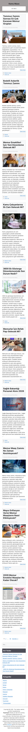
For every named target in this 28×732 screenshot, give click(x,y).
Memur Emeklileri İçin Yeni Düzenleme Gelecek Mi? (13, 145)
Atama (5, 680)
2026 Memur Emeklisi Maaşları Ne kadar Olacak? (13, 577)
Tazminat (5, 701)
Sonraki (15, 639)
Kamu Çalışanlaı (7, 689)
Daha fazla (22, 70)
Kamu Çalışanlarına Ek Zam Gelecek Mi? (13, 205)
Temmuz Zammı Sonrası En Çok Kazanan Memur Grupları (11, 20)
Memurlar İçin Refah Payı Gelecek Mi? (13, 330)
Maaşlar (6, 72)
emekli (5, 682)
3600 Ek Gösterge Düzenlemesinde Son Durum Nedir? (14, 271)
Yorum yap (7, 74)
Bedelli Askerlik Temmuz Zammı (11, 82)
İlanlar (4, 685)
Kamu (4, 687)
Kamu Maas (14, 4)
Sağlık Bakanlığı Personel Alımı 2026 (13, 389)
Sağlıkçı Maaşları (8, 696)
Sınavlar (5, 698)
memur (9, 72)
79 (10, 639)
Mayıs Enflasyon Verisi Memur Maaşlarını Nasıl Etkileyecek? (11, 514)
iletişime (9, 724)
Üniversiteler (7, 703)
